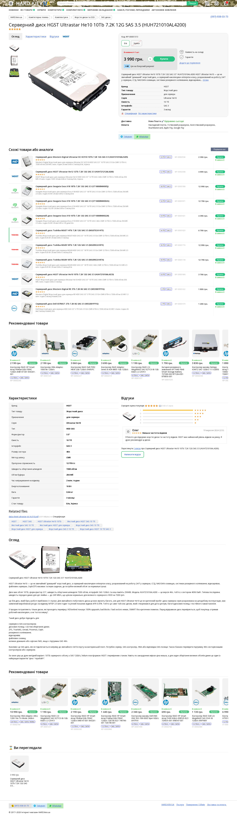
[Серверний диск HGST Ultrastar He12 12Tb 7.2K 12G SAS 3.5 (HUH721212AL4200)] (27, 176)
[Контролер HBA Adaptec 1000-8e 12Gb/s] (54, 343)
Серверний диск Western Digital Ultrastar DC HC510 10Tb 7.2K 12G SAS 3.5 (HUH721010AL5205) (82, 157)
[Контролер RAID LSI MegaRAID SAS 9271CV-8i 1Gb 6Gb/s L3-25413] (145, 343)
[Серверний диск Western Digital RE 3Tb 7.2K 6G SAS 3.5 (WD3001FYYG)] (27, 294)
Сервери (41, 10)
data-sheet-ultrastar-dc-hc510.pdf (24, 516)
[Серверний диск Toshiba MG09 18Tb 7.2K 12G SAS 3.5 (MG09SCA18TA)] (27, 264)
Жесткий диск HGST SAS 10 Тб (81, 521)
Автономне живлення (164, 10)
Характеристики (36, 36)
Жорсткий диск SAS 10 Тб (87, 525)
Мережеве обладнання (100, 10)
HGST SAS (27, 521)
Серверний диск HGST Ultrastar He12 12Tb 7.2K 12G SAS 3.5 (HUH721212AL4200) (75, 171)
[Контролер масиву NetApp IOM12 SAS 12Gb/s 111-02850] (205, 343)
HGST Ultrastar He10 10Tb (49, 521)
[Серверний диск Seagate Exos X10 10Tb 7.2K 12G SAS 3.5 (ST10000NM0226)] (27, 220)
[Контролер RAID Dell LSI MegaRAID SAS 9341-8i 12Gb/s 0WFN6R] (205, 692)
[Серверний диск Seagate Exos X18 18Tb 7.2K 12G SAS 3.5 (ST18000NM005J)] (27, 191)
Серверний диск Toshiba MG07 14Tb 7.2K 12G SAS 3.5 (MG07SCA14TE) (70, 230)
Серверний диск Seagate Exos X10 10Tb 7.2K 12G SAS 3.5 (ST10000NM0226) (72, 215)
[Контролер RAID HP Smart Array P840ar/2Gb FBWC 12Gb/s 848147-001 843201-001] (24, 343)
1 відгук (137, 448)
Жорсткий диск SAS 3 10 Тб (61, 529)
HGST (14, 521)
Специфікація (131, 113)
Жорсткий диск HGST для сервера (27, 529)
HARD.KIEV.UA (167, 804)
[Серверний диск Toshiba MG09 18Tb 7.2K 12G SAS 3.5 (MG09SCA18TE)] (27, 250)
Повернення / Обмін (195, 804)
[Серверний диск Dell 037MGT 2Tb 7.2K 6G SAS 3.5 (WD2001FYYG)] (27, 308)
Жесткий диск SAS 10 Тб (23, 525)
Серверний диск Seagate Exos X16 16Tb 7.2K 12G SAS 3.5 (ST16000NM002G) (72, 201)
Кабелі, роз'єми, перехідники (133, 10)
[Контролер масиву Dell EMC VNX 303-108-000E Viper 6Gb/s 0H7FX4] (145, 692)
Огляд (15, 36)
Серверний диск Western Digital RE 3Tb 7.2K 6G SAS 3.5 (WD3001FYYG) (70, 289)
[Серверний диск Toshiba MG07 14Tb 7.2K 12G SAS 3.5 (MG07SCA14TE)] (27, 235)
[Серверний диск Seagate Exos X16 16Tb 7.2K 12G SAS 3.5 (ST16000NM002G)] (27, 205)
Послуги (180, 804)
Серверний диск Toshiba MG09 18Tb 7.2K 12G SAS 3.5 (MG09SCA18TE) (70, 245)
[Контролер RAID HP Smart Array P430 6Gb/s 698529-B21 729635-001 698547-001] (175, 692)
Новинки (14, 10)
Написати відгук (132, 454)
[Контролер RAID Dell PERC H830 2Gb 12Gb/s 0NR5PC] (84, 343)
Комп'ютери (55, 10)
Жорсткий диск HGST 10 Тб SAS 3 (95, 529)
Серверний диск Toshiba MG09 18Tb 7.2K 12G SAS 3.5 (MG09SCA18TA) (70, 259)
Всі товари (26, 10)
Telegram (128, 136)
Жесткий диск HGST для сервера (55, 525)
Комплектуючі (74, 10)
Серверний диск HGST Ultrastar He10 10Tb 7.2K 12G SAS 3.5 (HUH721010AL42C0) (75, 274)
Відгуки (54, 36)
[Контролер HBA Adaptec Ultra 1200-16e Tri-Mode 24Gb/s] (24, 692)
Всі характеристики (147, 113)
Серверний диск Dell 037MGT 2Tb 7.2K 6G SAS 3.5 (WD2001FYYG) (67, 303)
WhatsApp (143, 136)
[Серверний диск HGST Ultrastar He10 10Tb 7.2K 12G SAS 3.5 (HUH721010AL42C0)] (27, 279)
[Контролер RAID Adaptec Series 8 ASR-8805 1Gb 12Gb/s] (115, 343)
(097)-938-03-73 (219, 16)
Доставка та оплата (217, 804)
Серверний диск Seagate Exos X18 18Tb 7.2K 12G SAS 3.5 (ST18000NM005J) (72, 186)
